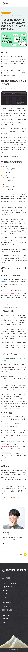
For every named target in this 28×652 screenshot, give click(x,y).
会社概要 (5, 590)
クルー (5, 593)
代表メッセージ (7, 587)
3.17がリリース (6, 282)
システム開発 (7, 603)
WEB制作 (5, 606)
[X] (4, 544)
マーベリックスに (10, 583)
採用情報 (5, 619)
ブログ (5, 622)
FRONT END (6, 12)
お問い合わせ (7, 615)
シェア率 (12, 88)
